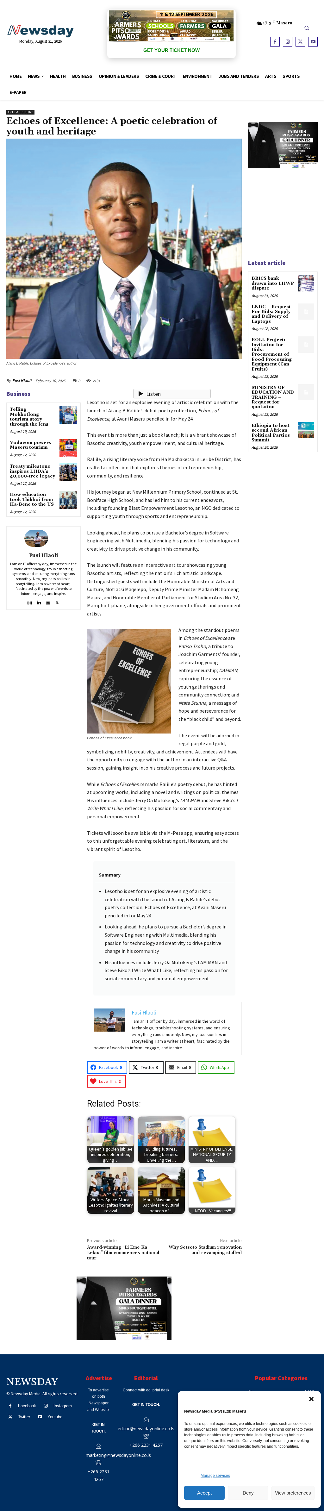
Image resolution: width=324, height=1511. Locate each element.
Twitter (24, 1416)
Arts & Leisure (20, 112)
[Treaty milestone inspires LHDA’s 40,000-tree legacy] (68, 471)
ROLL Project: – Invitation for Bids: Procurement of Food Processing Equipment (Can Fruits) (272, 354)
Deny (248, 1492)
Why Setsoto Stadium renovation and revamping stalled (205, 1250)
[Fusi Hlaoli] (43, 538)
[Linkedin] (38, 601)
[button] (311, 1399)
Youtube (54, 1416)
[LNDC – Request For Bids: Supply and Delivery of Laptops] (306, 311)
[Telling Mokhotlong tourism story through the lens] (68, 414)
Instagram (62, 1405)
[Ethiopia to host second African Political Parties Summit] (306, 430)
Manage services (215, 1475)
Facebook (27, 1405)
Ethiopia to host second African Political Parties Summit (271, 433)
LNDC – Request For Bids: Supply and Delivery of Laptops (271, 314)
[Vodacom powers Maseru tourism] (68, 448)
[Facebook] (275, 42)
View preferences (293, 1492)
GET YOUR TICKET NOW (171, 50)
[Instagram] (287, 42)
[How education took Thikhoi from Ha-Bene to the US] (68, 500)
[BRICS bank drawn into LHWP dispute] (306, 283)
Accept (204, 1492)
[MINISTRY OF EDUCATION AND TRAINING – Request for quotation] (306, 392)
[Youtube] (313, 42)
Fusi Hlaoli (21, 380)
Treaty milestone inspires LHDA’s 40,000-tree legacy (32, 471)
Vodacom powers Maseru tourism (30, 445)
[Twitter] (300, 42)
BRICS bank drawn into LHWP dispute (273, 283)
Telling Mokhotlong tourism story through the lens (29, 417)
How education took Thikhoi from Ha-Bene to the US (32, 499)
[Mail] (48, 601)
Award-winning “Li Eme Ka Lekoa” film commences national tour (123, 1253)
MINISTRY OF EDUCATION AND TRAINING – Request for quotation (273, 397)
